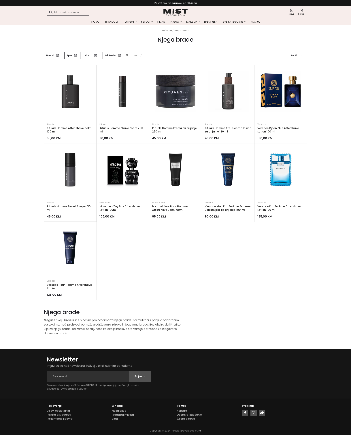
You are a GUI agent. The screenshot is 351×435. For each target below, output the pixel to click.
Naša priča (119, 411)
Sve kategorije (233, 22)
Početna (167, 30)
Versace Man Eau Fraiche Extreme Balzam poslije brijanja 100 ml (227, 208)
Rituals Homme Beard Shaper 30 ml (69, 208)
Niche (161, 22)
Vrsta (88, 55)
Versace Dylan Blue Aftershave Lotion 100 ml (278, 129)
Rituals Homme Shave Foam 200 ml (121, 129)
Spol (70, 55)
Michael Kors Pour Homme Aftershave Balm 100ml (170, 208)
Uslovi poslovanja (58, 411)
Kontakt (182, 411)
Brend (50, 55)
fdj (200, 430)
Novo (95, 22)
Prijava (140, 376)
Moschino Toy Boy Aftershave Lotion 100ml (119, 208)
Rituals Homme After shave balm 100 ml (69, 129)
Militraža (110, 55)
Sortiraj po (297, 55)
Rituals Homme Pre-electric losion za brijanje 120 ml (228, 129)
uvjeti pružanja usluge (74, 388)
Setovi (145, 22)
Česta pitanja (186, 419)
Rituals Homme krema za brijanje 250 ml (174, 129)
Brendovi (111, 22)
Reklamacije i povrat (60, 419)
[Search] (51, 12)
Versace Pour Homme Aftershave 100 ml (69, 286)
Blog (115, 419)
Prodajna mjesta (123, 415)
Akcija (255, 22)
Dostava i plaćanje (189, 415)
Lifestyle (210, 22)
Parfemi (129, 22)
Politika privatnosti (59, 415)
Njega (175, 22)
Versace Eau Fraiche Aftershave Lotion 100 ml (279, 208)
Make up (191, 22)
